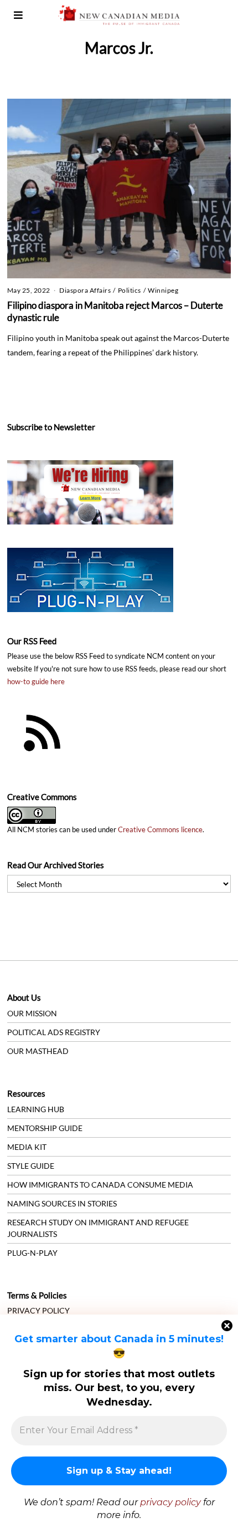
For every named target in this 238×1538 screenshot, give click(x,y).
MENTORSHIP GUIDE (44, 1128)
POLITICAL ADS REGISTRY (53, 1032)
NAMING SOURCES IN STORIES (62, 1203)
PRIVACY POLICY (38, 1310)
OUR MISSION (32, 1013)
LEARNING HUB (35, 1109)
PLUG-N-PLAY (32, 1252)
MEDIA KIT (26, 1147)
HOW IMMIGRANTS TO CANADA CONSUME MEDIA (100, 1184)
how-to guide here (36, 682)
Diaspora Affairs (85, 290)
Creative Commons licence (160, 830)
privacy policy (170, 1502)
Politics (129, 290)
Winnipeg (163, 290)
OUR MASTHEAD (38, 1051)
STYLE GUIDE (30, 1165)
